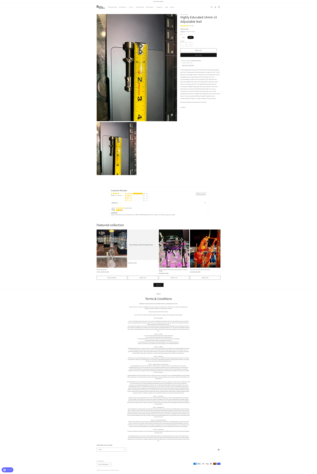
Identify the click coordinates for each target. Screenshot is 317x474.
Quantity (182, 41)
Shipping (182, 31)
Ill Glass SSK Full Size (102, 269)
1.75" (184, 38)
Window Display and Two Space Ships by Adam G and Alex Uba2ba (173, 270)
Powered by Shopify (114, 470)
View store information (188, 65)
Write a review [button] (201, 194)
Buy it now (198, 55)
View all (158, 285)
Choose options (111, 277)
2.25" (190, 37)
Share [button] (183, 107)
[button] (123, 7)
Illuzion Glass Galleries (105, 470)
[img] (120, 208)
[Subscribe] (124, 450)
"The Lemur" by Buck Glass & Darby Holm (200, 269)
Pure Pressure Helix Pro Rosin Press (141, 245)
